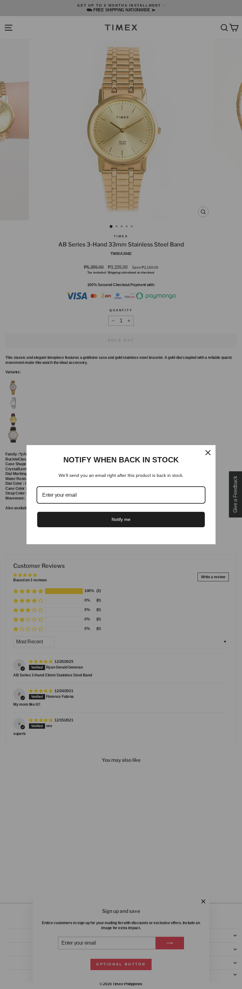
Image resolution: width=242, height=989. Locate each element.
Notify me (121, 519)
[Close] (208, 452)
